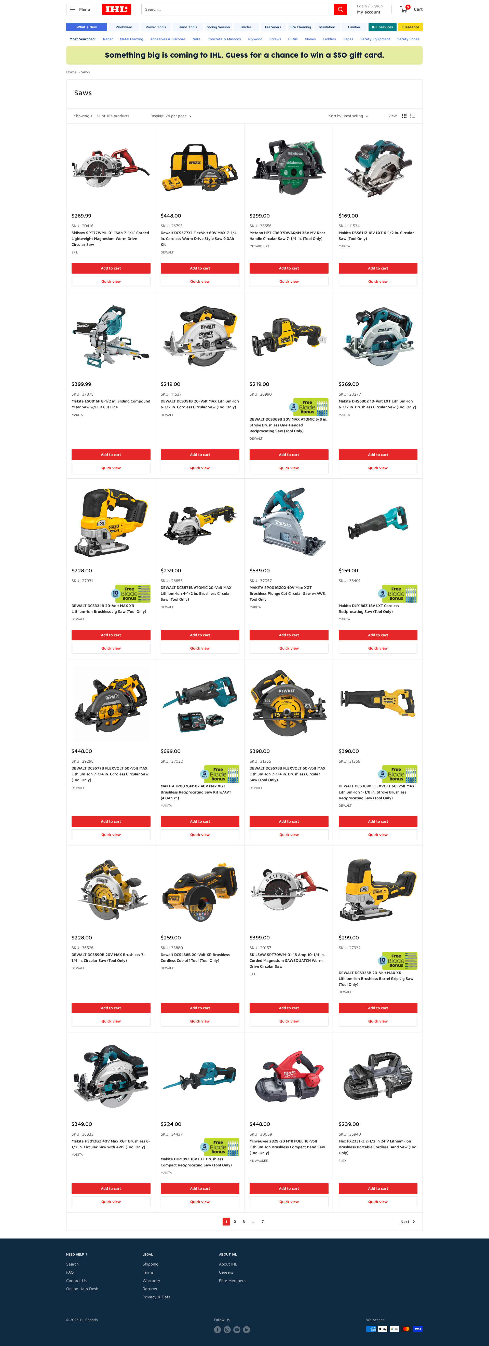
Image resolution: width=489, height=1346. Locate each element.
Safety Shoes (408, 39)
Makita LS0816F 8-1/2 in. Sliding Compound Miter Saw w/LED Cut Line (111, 404)
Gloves (310, 39)
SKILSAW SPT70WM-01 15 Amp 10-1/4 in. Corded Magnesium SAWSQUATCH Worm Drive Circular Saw (287, 960)
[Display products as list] (412, 116)
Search (72, 1264)
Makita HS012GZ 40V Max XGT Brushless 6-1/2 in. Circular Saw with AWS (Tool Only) (111, 1144)
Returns (150, 1288)
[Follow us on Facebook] (217, 1329)
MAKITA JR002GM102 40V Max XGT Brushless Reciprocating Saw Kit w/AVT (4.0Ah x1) (196, 792)
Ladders (329, 39)
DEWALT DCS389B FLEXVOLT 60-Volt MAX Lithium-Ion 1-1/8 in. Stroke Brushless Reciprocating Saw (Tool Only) (377, 792)
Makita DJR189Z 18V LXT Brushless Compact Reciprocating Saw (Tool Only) (196, 1162)
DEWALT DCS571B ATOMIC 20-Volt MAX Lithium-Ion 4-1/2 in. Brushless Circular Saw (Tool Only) (196, 593)
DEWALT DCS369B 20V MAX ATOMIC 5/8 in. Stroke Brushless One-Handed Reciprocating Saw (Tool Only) (288, 425)
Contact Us (76, 1280)
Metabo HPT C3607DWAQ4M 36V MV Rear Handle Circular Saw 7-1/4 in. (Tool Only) (287, 236)
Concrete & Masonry (224, 39)
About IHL (228, 1264)
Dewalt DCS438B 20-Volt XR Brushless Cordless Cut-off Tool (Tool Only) (195, 957)
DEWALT (167, 252)
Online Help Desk (82, 1288)
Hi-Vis (293, 39)
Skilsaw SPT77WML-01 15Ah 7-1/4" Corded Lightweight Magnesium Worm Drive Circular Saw (110, 239)
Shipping (150, 1264)
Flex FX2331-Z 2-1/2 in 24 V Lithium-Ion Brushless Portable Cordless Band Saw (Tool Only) (378, 1147)
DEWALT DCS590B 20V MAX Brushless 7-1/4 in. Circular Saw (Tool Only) (108, 957)
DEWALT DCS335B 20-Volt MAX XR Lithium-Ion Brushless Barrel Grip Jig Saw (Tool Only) (376, 979)
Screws (275, 39)
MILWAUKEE (259, 1161)
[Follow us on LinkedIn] (246, 1329)
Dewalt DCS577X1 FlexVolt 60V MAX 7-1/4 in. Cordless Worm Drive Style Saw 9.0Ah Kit (199, 239)
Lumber (354, 27)
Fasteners (273, 27)
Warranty (151, 1280)
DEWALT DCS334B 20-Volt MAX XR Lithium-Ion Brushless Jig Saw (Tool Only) (109, 608)
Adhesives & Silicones (168, 39)
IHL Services (382, 27)
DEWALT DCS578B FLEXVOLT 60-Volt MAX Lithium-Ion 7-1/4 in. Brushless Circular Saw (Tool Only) (287, 774)
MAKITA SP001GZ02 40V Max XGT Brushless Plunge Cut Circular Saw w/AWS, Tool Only (288, 593)
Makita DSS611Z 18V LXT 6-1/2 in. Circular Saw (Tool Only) (376, 236)
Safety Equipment (375, 39)
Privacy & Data (157, 1297)
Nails (196, 39)
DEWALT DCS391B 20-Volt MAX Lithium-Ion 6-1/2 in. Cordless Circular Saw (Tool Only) (200, 404)
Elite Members (232, 1280)
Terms (148, 1272)
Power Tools (156, 27)
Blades (246, 27)
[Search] (340, 9)
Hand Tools (188, 27)
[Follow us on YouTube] (236, 1329)
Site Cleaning (300, 27)
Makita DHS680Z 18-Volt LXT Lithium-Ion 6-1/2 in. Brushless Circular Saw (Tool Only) (377, 404)
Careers (226, 1272)
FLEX (342, 1161)
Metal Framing (131, 39)
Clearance (410, 27)
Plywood (255, 39)
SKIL (75, 252)
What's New (86, 27)
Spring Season (218, 27)
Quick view (111, 281)
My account (369, 12)
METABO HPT (260, 246)
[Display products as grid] (404, 116)
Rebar (108, 39)
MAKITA (344, 246)
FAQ (70, 1272)
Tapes (348, 39)
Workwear (124, 27)
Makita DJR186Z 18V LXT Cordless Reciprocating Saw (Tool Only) (369, 608)
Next (405, 1221)
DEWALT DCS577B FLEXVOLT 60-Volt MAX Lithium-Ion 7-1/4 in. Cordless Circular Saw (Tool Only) (110, 774)
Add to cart (111, 268)
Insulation (327, 27)
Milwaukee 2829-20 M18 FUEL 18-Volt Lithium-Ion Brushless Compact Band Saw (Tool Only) (287, 1147)
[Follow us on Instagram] (227, 1329)
